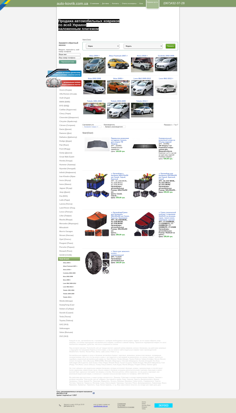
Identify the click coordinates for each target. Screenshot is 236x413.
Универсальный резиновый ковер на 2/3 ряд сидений (167, 140)
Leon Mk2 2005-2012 (69, 283)
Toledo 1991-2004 (68, 290)
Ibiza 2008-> (67, 280)
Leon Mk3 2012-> (68, 287)
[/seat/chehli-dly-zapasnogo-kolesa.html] (97, 275)
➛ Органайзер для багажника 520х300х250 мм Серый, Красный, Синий (168, 176)
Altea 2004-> (67, 262)
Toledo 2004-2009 (68, 293)
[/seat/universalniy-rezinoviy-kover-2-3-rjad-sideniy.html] (144, 151)
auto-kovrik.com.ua (72, 3)
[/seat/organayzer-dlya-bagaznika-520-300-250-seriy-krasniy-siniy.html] (144, 197)
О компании (122, 404)
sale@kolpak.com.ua (101, 406)
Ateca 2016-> (67, 269)
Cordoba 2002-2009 (69, 273)
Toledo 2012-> (67, 297)
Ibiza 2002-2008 (68, 276)
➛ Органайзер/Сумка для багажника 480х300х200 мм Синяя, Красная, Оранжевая (120, 215)
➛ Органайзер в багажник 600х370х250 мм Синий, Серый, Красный (119, 176)
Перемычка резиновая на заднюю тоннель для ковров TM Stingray (120, 141)
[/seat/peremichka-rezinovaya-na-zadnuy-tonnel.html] (97, 151)
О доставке (121, 405)
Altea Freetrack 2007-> (70, 266)
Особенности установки (126, 407)
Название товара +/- (91, 127)
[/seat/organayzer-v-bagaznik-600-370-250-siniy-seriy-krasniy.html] (97, 197)
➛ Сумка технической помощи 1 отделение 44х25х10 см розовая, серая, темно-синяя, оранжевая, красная (167, 216)
